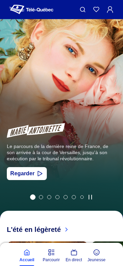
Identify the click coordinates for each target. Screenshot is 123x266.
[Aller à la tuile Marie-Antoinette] (33, 197)
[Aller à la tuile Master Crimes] (74, 197)
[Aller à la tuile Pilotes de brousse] (49, 197)
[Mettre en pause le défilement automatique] (90, 197)
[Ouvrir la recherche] (83, 9)
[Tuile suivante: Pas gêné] (113, 126)
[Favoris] (96, 9)
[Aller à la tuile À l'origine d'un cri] (57, 197)
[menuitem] (26, 256)
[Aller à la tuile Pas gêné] (41, 197)
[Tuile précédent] (10, 126)
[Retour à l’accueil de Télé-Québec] (31, 9)
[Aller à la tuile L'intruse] (65, 197)
